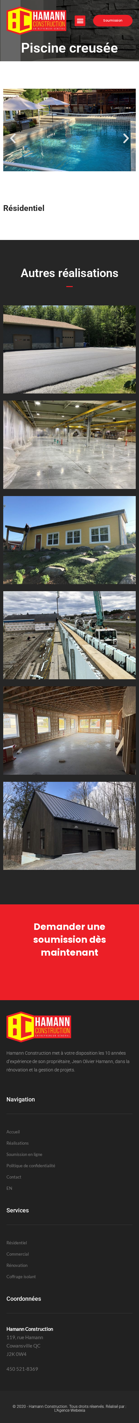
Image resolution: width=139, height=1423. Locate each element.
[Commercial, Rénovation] (69, 582)
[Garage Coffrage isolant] (69, 391)
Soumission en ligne (24, 1154)
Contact (13, 1176)
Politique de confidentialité (30, 1165)
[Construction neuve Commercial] (69, 773)
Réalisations (17, 1143)
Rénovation (16, 1265)
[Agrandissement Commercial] (69, 487)
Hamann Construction (48, 1406)
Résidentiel (16, 1242)
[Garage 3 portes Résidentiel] (69, 868)
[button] (80, 20)
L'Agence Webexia (69, 1410)
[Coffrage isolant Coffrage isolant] (69, 677)
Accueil (13, 1131)
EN (9, 1188)
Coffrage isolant (21, 1276)
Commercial (17, 1254)
